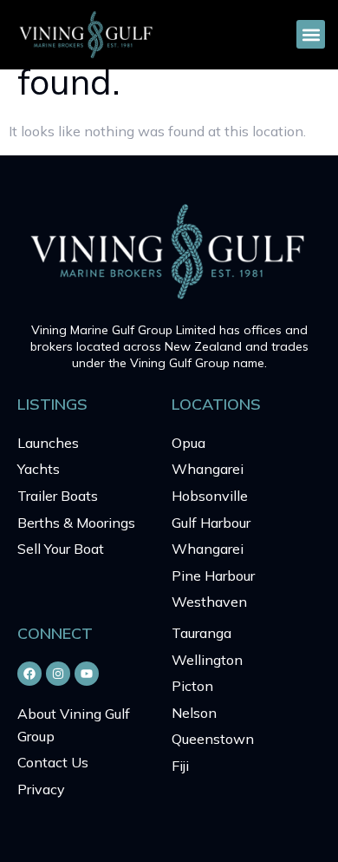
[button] (310, 34)
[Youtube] (87, 673)
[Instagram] (58, 673)
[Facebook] (29, 673)
